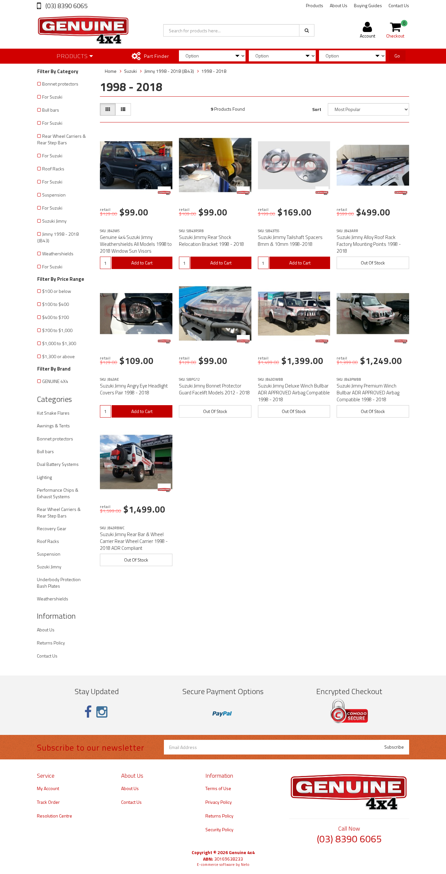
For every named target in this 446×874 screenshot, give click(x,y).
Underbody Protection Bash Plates (59, 582)
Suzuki (130, 71)
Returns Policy (51, 642)
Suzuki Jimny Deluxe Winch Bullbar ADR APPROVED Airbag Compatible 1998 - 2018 (294, 392)
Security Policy (219, 829)
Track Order (48, 802)
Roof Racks (53, 168)
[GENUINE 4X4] (164, 192)
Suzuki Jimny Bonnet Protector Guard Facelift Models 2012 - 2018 (214, 389)
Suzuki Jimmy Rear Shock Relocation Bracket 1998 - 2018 (211, 240)
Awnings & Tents (53, 425)
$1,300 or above (58, 356)
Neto (245, 864)
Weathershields (57, 253)
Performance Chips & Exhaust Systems (57, 493)
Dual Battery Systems (58, 464)
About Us (338, 5)
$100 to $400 (55, 304)
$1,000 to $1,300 (59, 343)
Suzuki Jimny (54, 220)
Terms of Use (218, 788)
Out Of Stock (373, 262)
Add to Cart (141, 262)
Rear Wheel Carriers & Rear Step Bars (61, 139)
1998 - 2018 (213, 71)
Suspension (54, 194)
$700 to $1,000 (57, 330)
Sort (316, 109)
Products (314, 5)
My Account (48, 788)
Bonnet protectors (60, 83)
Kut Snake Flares (53, 412)
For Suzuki (52, 96)
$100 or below (56, 291)
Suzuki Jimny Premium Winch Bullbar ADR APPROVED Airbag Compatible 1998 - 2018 (368, 392)
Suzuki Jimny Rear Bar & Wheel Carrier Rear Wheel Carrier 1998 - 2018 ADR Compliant (134, 541)
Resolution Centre (54, 815)
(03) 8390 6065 (66, 6)
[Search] (306, 30)
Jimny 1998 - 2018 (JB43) (58, 237)
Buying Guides (368, 5)
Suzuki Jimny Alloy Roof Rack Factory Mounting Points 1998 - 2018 (369, 244)
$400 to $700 (55, 317)
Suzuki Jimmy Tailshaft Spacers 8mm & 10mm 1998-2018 (290, 240)
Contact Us (399, 5)
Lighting (44, 477)
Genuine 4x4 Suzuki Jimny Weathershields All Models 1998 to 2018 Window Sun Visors (136, 244)
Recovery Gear (51, 528)
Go (397, 55)
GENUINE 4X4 (55, 381)
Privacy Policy (218, 802)
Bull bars (50, 109)
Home (111, 71)
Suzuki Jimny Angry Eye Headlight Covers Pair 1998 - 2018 (134, 389)
